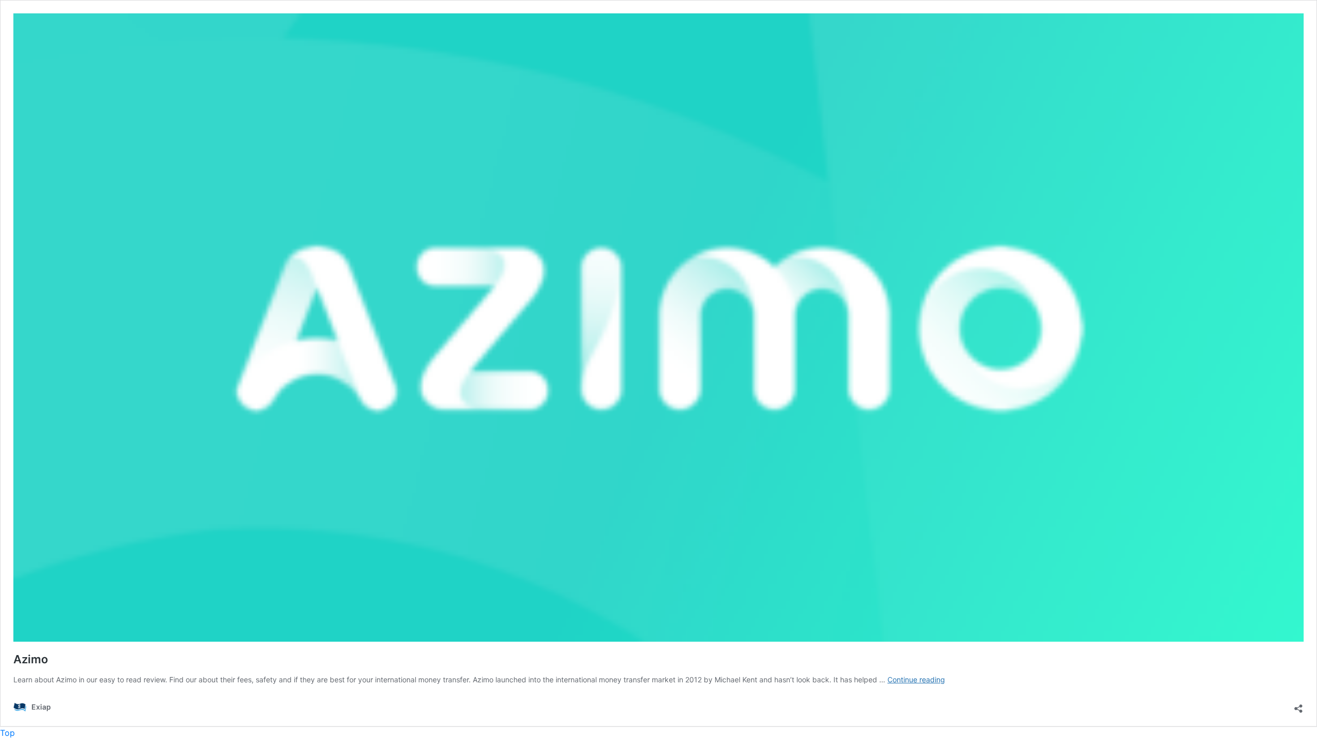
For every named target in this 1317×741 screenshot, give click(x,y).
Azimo (30, 659)
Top (7, 733)
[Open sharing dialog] (1298, 705)
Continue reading (916, 679)
